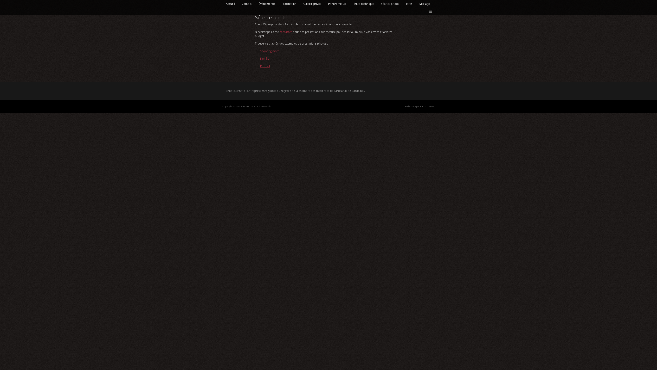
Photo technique (363, 4)
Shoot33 (245, 106)
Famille (264, 58)
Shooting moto (269, 51)
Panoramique (337, 4)
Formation (290, 4)
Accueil (230, 4)
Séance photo (390, 4)
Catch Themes (427, 106)
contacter (286, 32)
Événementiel (267, 4)
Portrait (265, 66)
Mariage (424, 4)
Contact (247, 4)
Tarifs (409, 4)
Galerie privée (312, 4)
